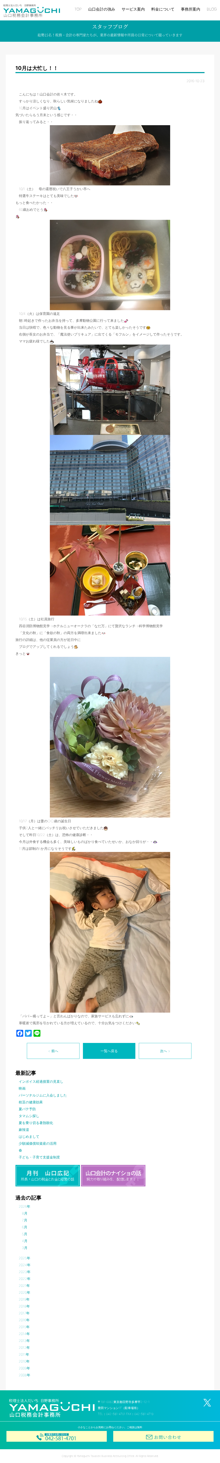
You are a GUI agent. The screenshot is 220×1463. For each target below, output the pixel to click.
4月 (25, 1241)
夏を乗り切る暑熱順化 (36, 1123)
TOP (78, 9)
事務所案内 (190, 9)
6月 (24, 1227)
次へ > (165, 1051)
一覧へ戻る (109, 1051)
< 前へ (53, 1051)
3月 (25, 1248)
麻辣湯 (24, 1129)
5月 (24, 1234)
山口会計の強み (101, 9)
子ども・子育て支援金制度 (39, 1157)
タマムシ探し (29, 1116)
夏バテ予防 (27, 1109)
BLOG (212, 9)
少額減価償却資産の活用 (38, 1143)
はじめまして (29, 1136)
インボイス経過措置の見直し (41, 1081)
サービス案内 (133, 9)
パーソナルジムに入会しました (43, 1095)
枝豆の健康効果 (31, 1102)
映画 (22, 1088)
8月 (25, 1213)
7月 (24, 1220)
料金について (162, 9)
